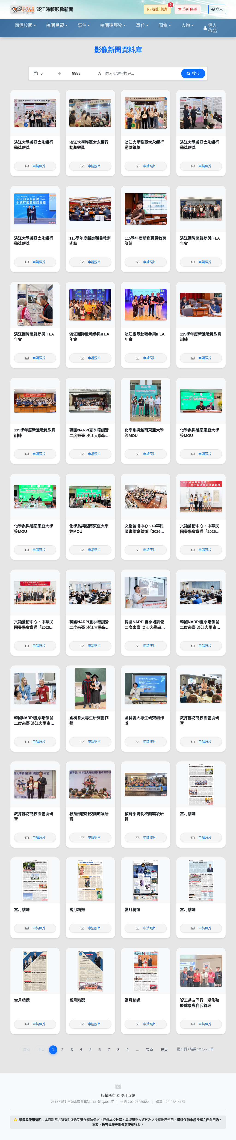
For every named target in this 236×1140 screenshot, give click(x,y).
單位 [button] (140, 25)
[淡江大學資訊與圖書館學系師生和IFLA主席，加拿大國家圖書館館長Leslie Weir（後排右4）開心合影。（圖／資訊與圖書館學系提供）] (90, 304)
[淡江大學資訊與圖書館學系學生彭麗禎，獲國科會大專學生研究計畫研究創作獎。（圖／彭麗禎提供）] (146, 688)
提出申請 (161, 8)
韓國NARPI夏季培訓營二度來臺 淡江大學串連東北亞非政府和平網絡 (89, 435)
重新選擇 (189, 9)
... (137, 1050)
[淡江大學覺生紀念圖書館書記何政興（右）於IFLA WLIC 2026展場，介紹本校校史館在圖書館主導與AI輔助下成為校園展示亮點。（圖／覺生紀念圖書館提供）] (35, 304)
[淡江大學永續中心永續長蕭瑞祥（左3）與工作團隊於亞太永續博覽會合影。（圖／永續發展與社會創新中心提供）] (146, 113)
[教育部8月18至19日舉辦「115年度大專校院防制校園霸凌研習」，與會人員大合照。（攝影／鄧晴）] (146, 784)
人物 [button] (185, 25)
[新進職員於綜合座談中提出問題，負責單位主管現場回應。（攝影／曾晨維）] (201, 304)
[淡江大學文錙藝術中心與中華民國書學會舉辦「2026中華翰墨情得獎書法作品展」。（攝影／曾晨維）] (35, 592)
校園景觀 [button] (55, 25)
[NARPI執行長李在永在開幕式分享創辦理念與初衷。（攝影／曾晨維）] (146, 592)
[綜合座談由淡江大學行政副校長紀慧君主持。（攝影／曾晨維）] (146, 209)
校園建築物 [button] (111, 25)
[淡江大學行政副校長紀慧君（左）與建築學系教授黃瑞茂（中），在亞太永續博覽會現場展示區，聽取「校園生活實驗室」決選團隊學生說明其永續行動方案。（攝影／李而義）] (201, 113)
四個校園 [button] (24, 25)
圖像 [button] (163, 25)
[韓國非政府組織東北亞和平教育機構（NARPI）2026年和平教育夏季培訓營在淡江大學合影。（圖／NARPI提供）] (90, 400)
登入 (219, 9)
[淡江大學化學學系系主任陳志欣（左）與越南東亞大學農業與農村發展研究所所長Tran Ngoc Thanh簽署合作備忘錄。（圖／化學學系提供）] (201, 400)
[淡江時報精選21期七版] (35, 880)
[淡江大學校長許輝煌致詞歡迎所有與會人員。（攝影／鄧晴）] (90, 784)
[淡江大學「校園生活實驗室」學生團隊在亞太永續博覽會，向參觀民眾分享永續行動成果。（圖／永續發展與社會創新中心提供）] (90, 113)
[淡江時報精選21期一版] (146, 971)
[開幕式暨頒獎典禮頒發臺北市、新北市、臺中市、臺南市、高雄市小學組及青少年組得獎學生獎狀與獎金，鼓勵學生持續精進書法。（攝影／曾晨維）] (201, 496)
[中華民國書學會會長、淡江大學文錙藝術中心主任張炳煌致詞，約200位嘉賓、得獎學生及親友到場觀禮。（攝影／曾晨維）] (146, 496)
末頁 (164, 1050)
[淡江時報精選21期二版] (90, 971)
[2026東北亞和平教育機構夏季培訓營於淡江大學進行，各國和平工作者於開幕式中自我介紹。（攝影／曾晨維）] (201, 592)
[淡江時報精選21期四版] (201, 880)
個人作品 (212, 28)
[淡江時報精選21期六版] (90, 880)
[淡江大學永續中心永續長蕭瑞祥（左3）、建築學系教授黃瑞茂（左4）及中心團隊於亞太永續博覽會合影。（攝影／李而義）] (35, 113)
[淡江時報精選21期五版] (146, 880)
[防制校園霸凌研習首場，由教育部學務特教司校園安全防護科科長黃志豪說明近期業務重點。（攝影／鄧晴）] (201, 688)
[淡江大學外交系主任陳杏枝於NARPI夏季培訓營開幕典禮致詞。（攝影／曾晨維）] (90, 592)
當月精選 (188, 814)
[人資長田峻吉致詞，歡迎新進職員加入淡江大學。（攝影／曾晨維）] (90, 209)
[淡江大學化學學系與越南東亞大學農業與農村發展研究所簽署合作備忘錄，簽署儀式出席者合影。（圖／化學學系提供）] (90, 496)
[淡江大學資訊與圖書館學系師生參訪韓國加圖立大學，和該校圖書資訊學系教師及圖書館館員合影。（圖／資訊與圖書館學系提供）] (201, 209)
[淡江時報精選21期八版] (201, 784)
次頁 (149, 1050)
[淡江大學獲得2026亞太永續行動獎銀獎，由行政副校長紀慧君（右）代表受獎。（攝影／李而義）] (35, 209)
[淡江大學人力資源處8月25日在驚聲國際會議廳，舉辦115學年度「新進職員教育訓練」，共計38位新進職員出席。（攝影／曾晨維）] (35, 400)
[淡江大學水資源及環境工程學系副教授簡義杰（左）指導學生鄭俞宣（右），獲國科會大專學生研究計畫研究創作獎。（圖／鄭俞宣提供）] (90, 688)
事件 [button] (82, 25)
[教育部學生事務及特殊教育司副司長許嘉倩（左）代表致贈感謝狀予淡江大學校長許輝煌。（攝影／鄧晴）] (35, 784)
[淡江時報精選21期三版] (35, 971)
